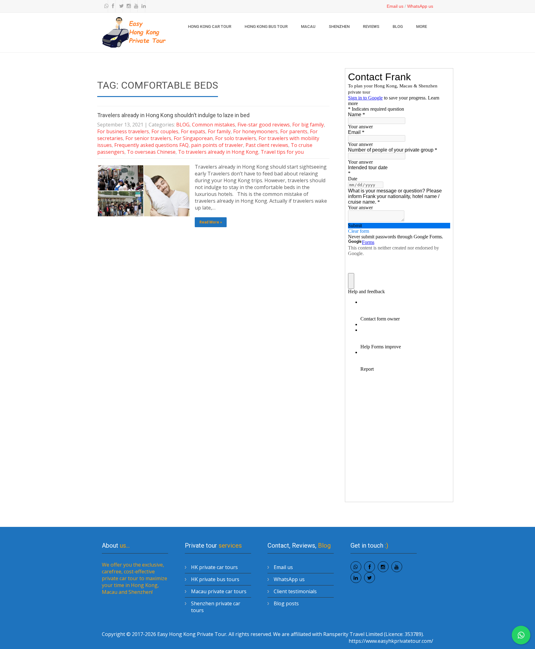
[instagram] (127, 6)
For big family (308, 124)
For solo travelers (235, 138)
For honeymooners (255, 131)
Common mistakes (213, 124)
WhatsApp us (420, 6)
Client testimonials (295, 591)
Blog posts (286, 603)
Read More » (210, 222)
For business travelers (123, 131)
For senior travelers (148, 138)
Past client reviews (267, 145)
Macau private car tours (218, 591)
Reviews (371, 26)
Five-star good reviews (263, 124)
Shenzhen (339, 26)
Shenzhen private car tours (215, 607)
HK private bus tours (215, 579)
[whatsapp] (105, 6)
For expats (193, 131)
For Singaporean (193, 138)
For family (219, 131)
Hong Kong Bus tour (266, 26)
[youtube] (135, 6)
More (421, 26)
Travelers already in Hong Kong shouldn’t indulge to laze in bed (173, 115)
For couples (164, 131)
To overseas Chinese (151, 151)
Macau (308, 26)
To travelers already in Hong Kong (218, 151)
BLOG (398, 26)
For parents (293, 131)
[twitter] (120, 6)
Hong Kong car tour (209, 26)
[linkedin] (142, 6)
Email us (395, 6)
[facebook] (112, 6)
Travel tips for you (282, 151)
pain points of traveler (217, 145)
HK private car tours (214, 567)
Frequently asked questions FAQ (151, 145)
